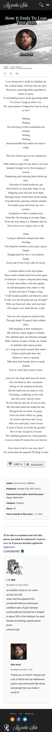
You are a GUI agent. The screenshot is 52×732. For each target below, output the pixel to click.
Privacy (13, 713)
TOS (20, 713)
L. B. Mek (38, 514)
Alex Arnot (16, 67)
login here (9, 547)
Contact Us (29, 713)
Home (5, 67)
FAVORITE (36, 465)
